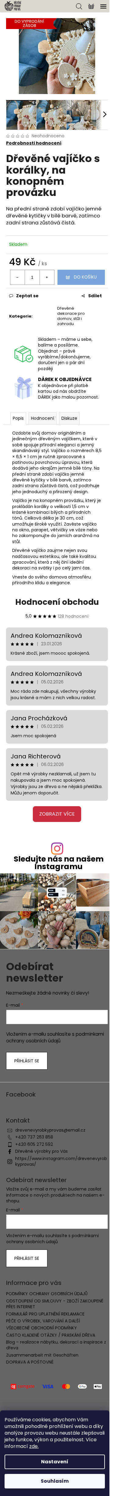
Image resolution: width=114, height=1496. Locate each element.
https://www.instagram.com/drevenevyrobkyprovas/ (61, 1161)
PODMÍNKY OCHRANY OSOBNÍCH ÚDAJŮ (47, 1294)
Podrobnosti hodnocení (33, 143)
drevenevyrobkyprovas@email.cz (50, 1130)
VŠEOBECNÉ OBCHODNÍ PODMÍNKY (41, 1328)
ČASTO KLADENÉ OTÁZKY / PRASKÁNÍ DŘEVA (50, 1335)
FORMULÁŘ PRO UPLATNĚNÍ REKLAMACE (45, 1314)
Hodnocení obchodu (57, 602)
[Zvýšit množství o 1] (47, 277)
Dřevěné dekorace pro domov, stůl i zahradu (71, 316)
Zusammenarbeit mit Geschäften (42, 1355)
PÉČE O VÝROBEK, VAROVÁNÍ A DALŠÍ (43, 1321)
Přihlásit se (26, 1061)
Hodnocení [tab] (42, 418)
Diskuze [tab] (69, 418)
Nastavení (54, 1461)
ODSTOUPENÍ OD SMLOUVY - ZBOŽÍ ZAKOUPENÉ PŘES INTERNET (54, 1304)
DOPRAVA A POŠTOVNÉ (30, 1362)
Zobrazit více (57, 813)
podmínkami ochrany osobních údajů (55, 1037)
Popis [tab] (18, 418)
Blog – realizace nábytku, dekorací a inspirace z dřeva (56, 1345)
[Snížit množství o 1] (17, 277)
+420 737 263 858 (34, 1137)
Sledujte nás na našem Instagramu (59, 862)
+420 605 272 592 (34, 1144)
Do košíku (85, 277)
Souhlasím (55, 1481)
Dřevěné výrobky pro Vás (41, 1151)
